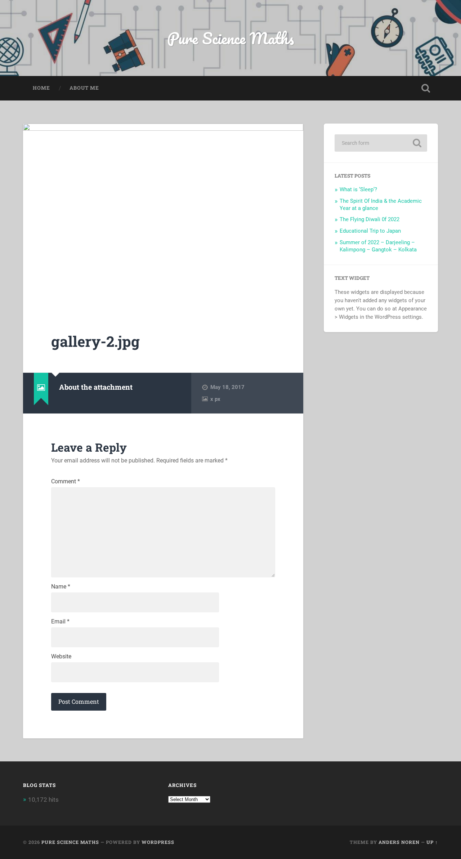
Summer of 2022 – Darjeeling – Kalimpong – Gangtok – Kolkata (378, 246)
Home (41, 88)
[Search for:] (381, 143)
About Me (84, 88)
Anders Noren (399, 842)
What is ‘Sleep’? (358, 189)
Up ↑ (432, 842)
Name (60, 587)
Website (61, 656)
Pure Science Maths (230, 38)
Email (60, 622)
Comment (65, 481)
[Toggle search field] (425, 88)
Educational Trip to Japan (370, 231)
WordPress (158, 842)
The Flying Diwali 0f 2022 (369, 219)
